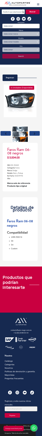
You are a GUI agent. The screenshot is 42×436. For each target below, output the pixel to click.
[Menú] (38, 3)
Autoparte (21, 22)
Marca (21, 30)
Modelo (21, 38)
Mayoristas (9, 375)
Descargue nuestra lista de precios (13, 428)
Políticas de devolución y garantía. (20, 371)
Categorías (9, 364)
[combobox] (13, 11)
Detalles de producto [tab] (22, 208)
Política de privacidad (29, 426)
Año (21, 46)
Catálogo (9, 361)
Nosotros (9, 368)
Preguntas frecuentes (14, 378)
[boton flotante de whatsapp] (33, 427)
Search (21, 56)
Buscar (33, 12)
